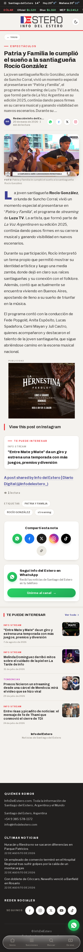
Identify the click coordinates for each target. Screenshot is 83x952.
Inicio (12, 37)
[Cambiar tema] (75, 22)
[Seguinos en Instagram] (40, 910)
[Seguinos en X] (50, 910)
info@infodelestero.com (20, 824)
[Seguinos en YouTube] (61, 910)
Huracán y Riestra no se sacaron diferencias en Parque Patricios (38, 846)
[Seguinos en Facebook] (29, 910)
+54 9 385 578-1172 (18, 819)
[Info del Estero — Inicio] (41, 21)
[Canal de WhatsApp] (73, 925)
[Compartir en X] (67, 121)
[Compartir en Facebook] (58, 121)
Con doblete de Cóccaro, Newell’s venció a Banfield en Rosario (41, 881)
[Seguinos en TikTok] (72, 910)
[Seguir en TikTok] (66, 539)
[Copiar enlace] (41, 551)
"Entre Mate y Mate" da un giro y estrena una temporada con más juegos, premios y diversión (38, 457)
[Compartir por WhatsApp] (50, 121)
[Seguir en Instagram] (75, 121)
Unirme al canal (41, 593)
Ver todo (70, 614)
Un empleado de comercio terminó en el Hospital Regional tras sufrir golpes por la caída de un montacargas (39, 864)
